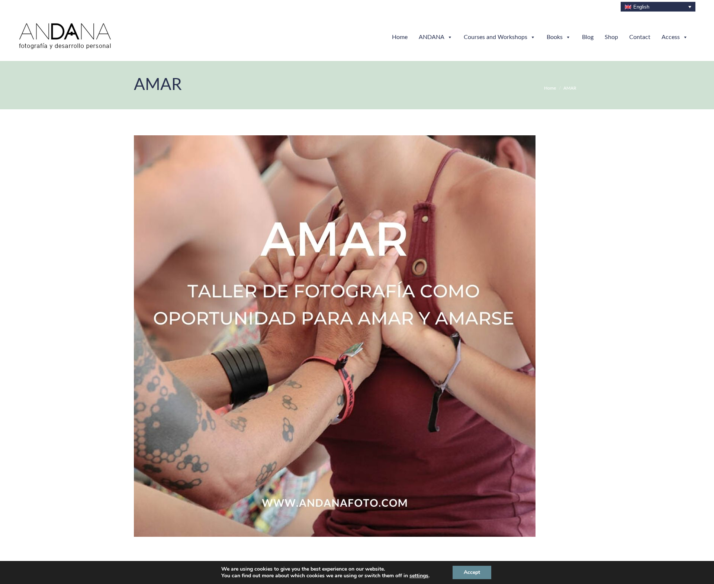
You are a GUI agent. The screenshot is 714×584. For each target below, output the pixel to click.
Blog (588, 37)
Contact (639, 37)
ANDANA (431, 37)
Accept (472, 572)
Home (400, 37)
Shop (611, 37)
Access (671, 37)
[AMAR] (357, 336)
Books (555, 37)
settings (418, 575)
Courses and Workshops (495, 37)
